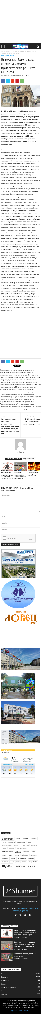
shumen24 (25, 838)
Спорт (17, 470)
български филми (22, 848)
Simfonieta (34, 838)
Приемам (14, 1010)
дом (2, 51)
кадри (33, 851)
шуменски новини (25, 866)
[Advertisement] (20, 21)
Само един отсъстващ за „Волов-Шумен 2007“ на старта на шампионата (20, 475)
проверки (31, 858)
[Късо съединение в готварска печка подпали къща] (34, 466)
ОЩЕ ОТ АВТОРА (29, 459)
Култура (4, 994)
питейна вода (22, 858)
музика (17, 855)
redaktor (6, 76)
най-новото (25, 855)
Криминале (5, 470)
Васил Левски (21, 842)
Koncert (18, 838)
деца (18, 851)
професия (5, 862)
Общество (8, 51)
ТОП (12, 55)
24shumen (7, 838)
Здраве (3, 984)
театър (24, 862)
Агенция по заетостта (8, 842)
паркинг (13, 858)
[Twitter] (16, 915)
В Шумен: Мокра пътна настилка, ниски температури (31, 421)
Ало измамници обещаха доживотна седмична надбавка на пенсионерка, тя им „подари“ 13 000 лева (10, 426)
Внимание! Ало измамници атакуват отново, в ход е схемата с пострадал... (25, 932)
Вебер (29, 842)
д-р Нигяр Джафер (7, 851)
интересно (26, 851)
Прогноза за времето (8, 987)
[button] (37, 46)
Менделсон (17, 845)
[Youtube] (30, 915)
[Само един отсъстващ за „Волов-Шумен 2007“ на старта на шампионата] (20, 466)
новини (5, 858)
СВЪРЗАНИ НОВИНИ (13, 459)
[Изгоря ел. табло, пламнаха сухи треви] (7, 957)
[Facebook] (11, 915)
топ (30, 862)
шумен (7, 865)
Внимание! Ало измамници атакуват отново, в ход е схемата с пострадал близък (7, 475)
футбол (35, 862)
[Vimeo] (20, 915)
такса (18, 862)
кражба (4, 855)
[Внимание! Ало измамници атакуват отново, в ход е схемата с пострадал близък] (7, 466)
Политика (4, 991)
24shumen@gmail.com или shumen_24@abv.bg (25, 909)
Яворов (4, 848)
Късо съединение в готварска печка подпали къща (34, 474)
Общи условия (24, 1010)
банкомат (11, 848)
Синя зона (34, 845)
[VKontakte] (25, 915)
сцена (12, 862)
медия (10, 855)
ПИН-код (25, 845)
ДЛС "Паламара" (7, 845)
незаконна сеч (35, 855)
